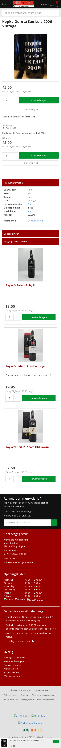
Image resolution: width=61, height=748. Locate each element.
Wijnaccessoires (12, 676)
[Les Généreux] (35, 600)
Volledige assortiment (14, 657)
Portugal (32, 200)
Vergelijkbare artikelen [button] (15, 241)
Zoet (30, 197)
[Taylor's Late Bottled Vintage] (30, 345)
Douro (31, 204)
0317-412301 (10, 558)
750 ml (31, 211)
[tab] (30, 182)
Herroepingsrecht (45, 699)
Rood (30, 193)
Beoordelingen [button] (11, 233)
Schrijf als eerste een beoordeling (19, 116)
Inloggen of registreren (20, 690)
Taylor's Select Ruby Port (22, 285)
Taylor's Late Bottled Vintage (25, 366)
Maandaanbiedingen (14, 661)
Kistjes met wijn (12, 672)
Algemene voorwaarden (43, 695)
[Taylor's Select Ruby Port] (30, 264)
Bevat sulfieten (35, 220)
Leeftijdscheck (11, 699)
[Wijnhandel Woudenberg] (23, 4)
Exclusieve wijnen (12, 665)
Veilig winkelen (10, 695)
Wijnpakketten (11, 668)
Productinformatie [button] (13, 182)
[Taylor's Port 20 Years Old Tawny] (30, 426)
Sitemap (25, 695)
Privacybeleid (27, 699)
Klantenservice (41, 690)
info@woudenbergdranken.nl (18, 562)
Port (30, 189)
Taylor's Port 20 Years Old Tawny (27, 447)
